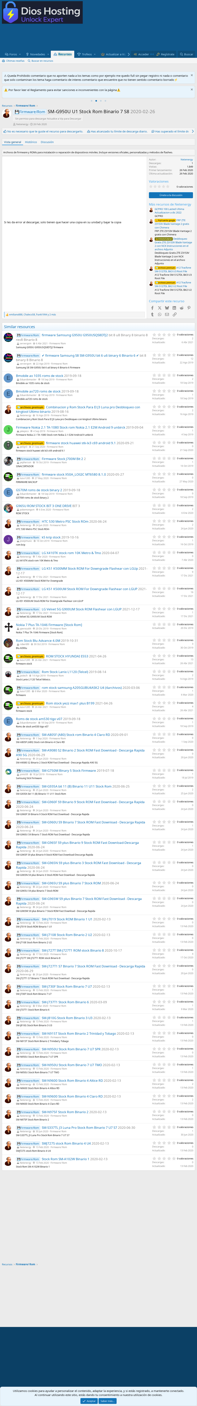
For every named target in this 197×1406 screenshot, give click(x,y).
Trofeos (87, 54)
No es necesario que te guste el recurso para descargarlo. (45, 131)
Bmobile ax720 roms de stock (38, 391)
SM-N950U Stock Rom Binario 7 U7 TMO (72, 1065)
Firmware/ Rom (57, 343)
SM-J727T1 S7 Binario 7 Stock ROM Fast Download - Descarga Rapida (93, 966)
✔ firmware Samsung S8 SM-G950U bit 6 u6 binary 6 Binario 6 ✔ (90, 355)
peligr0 (23, 446)
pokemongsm (27, 509)
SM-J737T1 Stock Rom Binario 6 (65, 1002)
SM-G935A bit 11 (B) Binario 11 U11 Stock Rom (77, 786)
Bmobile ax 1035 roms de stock (39, 375)
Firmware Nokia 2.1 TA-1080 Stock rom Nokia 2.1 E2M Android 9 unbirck (70, 427)
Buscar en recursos (42, 60)
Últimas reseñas (15, 60)
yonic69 (24, 774)
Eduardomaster (28, 379)
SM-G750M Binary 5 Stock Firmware (69, 770)
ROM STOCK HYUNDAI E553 (67, 656)
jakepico (24, 431)
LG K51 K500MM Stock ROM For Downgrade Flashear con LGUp (90, 568)
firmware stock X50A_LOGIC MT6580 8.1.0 (74, 474)
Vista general (12, 142)
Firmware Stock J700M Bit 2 (62, 459)
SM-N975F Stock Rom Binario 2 (65, 1112)
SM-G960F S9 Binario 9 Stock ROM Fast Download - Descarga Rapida (93, 802)
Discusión (47, 142)
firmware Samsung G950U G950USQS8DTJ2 (75, 335)
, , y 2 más (32, 314)
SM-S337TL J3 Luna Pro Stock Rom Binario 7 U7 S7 (79, 1127)
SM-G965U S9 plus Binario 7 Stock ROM (71, 883)
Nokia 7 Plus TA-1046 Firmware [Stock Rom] (49, 625)
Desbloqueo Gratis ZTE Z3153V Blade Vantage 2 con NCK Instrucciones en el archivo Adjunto (173, 244)
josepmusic (26, 541)
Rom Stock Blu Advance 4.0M (38, 640)
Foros (13, 54)
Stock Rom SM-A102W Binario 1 (65, 1159)
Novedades (37, 54)
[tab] (91, 101)
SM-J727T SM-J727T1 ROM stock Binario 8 (73, 950)
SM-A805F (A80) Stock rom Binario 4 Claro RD (76, 734)
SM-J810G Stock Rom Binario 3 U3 (67, 1018)
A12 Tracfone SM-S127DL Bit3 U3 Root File (173, 269)
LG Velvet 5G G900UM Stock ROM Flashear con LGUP (82, 609)
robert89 (24, 644)
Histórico (31, 142)
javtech (24, 675)
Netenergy (22, 124)
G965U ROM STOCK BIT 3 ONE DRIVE (44, 506)
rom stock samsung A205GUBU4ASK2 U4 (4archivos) (82, 687)
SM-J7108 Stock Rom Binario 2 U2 (67, 935)
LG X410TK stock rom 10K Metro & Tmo (71, 553)
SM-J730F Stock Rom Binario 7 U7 (67, 986)
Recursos (65, 54)
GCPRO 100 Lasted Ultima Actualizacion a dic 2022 (169, 210)
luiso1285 (25, 478)
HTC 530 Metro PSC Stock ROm (65, 521)
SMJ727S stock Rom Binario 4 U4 (66, 1143)
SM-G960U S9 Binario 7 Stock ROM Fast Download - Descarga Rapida (93, 822)
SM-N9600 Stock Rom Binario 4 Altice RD (72, 1080)
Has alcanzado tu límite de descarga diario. (119, 131)
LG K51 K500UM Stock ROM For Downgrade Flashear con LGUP (89, 589)
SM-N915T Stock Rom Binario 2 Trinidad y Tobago (79, 1033)
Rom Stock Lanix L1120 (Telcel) (65, 672)
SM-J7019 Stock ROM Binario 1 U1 (67, 919)
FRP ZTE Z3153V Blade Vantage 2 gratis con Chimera (172, 223)
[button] (20, 54)
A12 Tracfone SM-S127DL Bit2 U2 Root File (173, 284)
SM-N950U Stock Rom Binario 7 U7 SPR (71, 1049)
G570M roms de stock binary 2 (39, 490)
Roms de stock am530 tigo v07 (39, 719)
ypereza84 (25, 628)
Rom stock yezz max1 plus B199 (70, 703)
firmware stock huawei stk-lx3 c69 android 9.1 (81, 443)
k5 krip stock (51, 537)
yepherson (25, 462)
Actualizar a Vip (116, 54)
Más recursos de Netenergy (170, 204)
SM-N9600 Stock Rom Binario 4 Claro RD (72, 1096)
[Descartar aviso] (191, 76)
